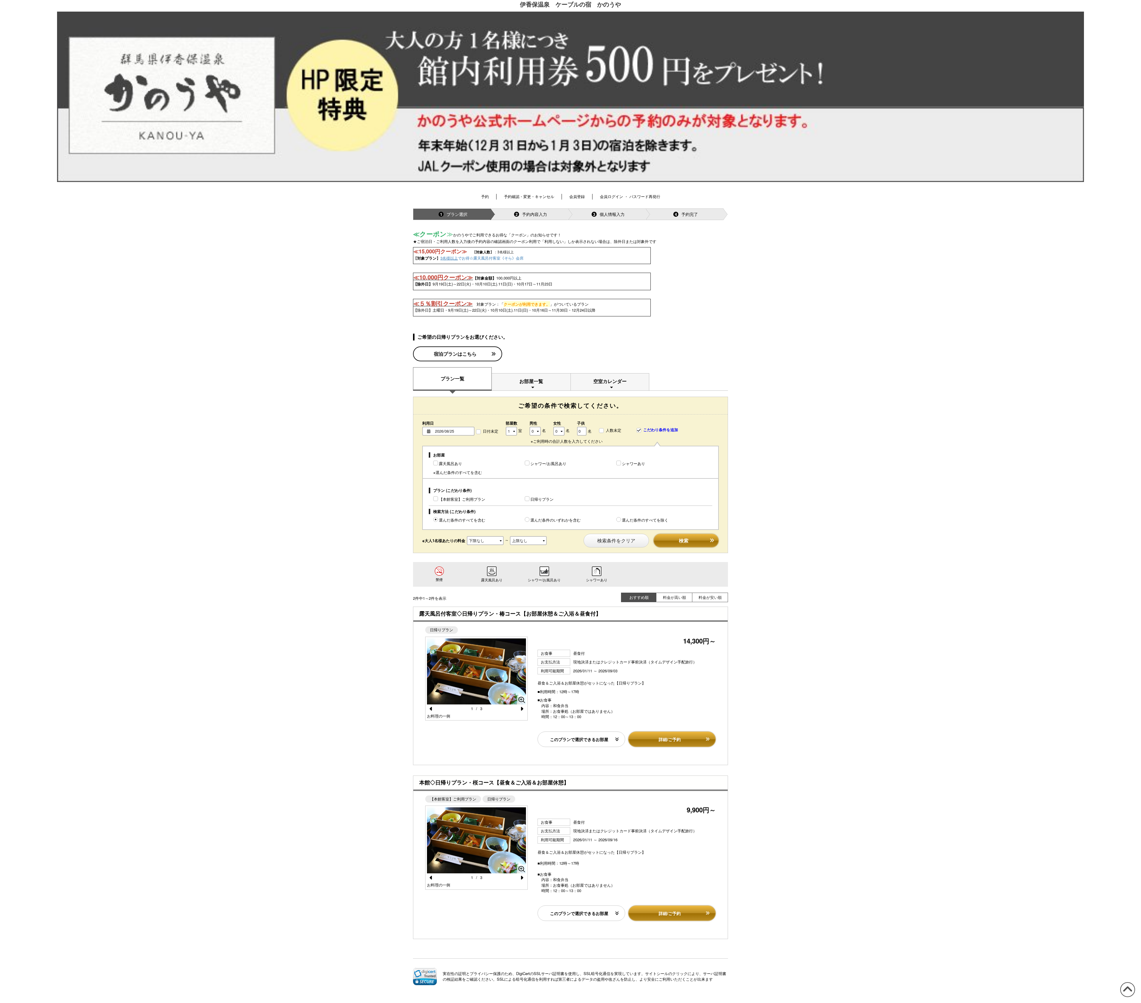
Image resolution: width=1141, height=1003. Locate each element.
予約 (485, 196)
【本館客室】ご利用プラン (462, 499)
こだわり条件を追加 (660, 429)
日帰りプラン (542, 499)
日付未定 (490, 431)
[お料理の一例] (476, 671)
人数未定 (613, 430)
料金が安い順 (710, 597)
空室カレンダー (610, 381)
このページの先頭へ (1126, 996)
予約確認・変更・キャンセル (529, 196)
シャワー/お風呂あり (548, 463)
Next (520, 709)
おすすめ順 (639, 597)
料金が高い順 (674, 597)
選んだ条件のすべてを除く (645, 520)
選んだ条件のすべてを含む (462, 520)
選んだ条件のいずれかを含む (555, 520)
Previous (433, 709)
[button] (425, 976)
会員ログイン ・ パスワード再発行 (630, 196)
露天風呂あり (450, 463)
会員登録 (577, 196)
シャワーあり (633, 463)
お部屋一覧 (531, 381)
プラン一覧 (452, 378)
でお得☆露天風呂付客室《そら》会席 (482, 258)
